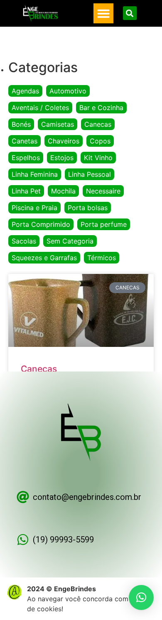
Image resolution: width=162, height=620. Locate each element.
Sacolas (24, 241)
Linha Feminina (35, 174)
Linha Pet (26, 191)
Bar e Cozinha (101, 107)
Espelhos (26, 157)
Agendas (25, 91)
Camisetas (57, 124)
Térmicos (101, 258)
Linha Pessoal (89, 174)
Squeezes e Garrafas (44, 258)
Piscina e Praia (34, 207)
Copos (100, 141)
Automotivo (67, 91)
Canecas (97, 124)
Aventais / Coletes (40, 107)
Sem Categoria (70, 241)
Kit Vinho (98, 157)
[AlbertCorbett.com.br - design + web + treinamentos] (14, 598)
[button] (103, 13)
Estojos (62, 157)
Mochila (63, 191)
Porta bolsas (88, 207)
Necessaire (103, 191)
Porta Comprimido (41, 224)
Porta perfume (104, 224)
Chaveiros (63, 141)
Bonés (21, 124)
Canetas (24, 141)
